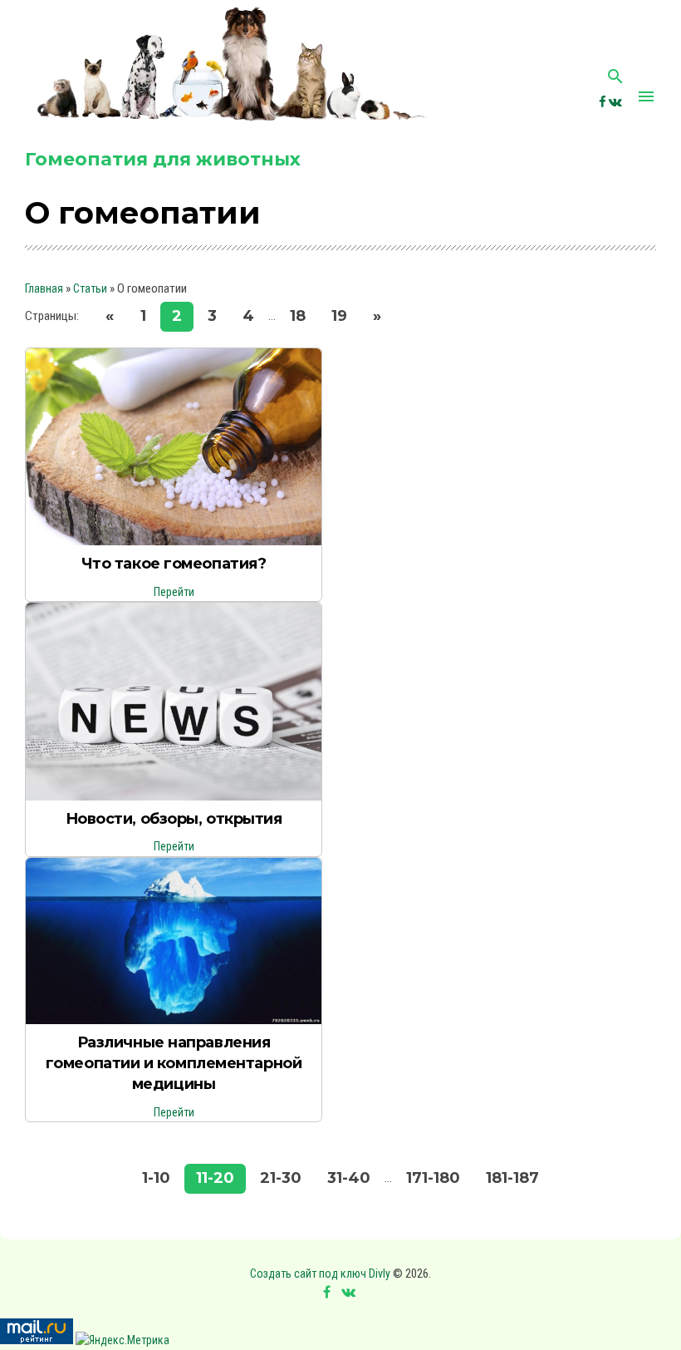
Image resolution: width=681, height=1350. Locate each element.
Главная (44, 288)
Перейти (174, 592)
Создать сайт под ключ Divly (320, 1273)
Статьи (90, 288)
